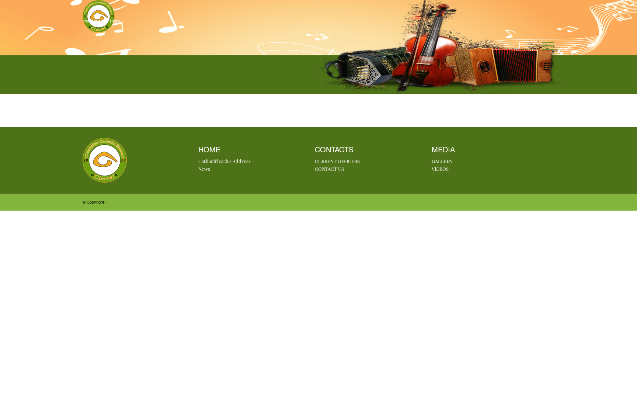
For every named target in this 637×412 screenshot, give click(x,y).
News (204, 169)
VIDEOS (440, 169)
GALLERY (442, 161)
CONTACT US (329, 169)
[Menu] (545, 46)
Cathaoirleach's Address (224, 161)
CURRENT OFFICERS (337, 161)
